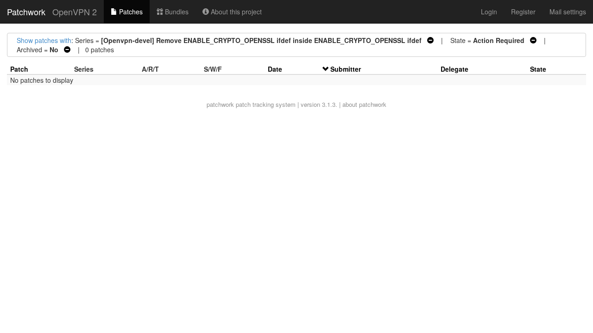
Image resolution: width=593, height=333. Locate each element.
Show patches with (44, 40)
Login (489, 11)
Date (275, 69)
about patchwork (364, 104)
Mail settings (567, 11)
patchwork (220, 104)
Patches (130, 11)
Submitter (345, 69)
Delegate (454, 69)
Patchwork (26, 12)
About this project (235, 11)
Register (523, 11)
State (538, 69)
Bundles (176, 11)
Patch (19, 69)
